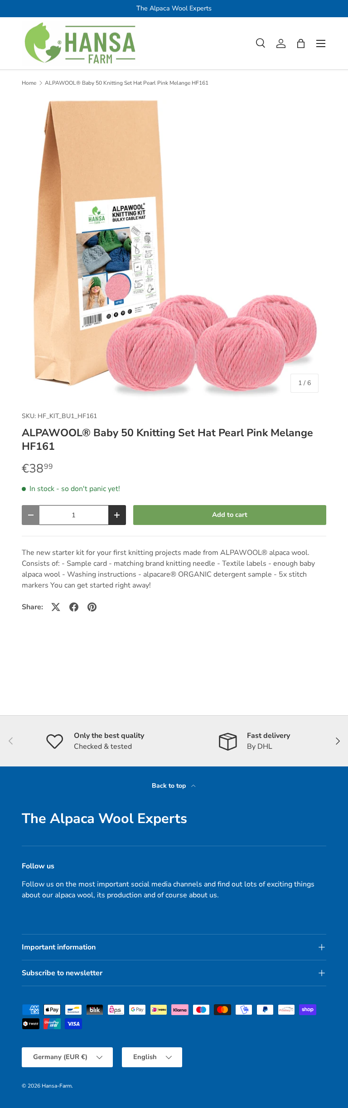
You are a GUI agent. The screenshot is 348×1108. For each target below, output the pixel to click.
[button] (301, 43)
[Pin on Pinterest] (92, 607)
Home (29, 83)
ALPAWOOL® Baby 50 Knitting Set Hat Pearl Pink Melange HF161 (126, 83)
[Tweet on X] (56, 607)
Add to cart (229, 514)
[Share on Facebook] (74, 607)
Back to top (170, 785)
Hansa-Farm (57, 1085)
